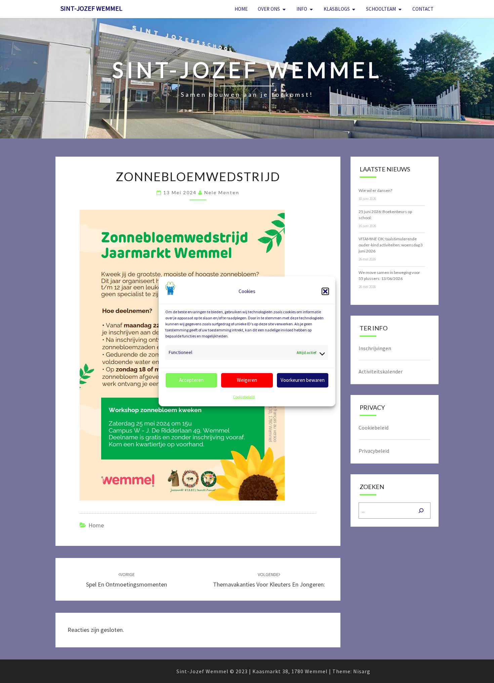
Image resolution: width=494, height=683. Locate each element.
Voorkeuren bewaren (303, 380)
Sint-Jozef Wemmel (91, 8)
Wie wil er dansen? (375, 190)
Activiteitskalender (381, 371)
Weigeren (247, 380)
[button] (325, 291)
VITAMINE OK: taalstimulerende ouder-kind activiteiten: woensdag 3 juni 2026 (391, 244)
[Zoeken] (421, 510)
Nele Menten (221, 192)
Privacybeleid (374, 450)
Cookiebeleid (244, 396)
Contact (423, 9)
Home (241, 9)
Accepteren (191, 380)
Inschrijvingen (375, 348)
